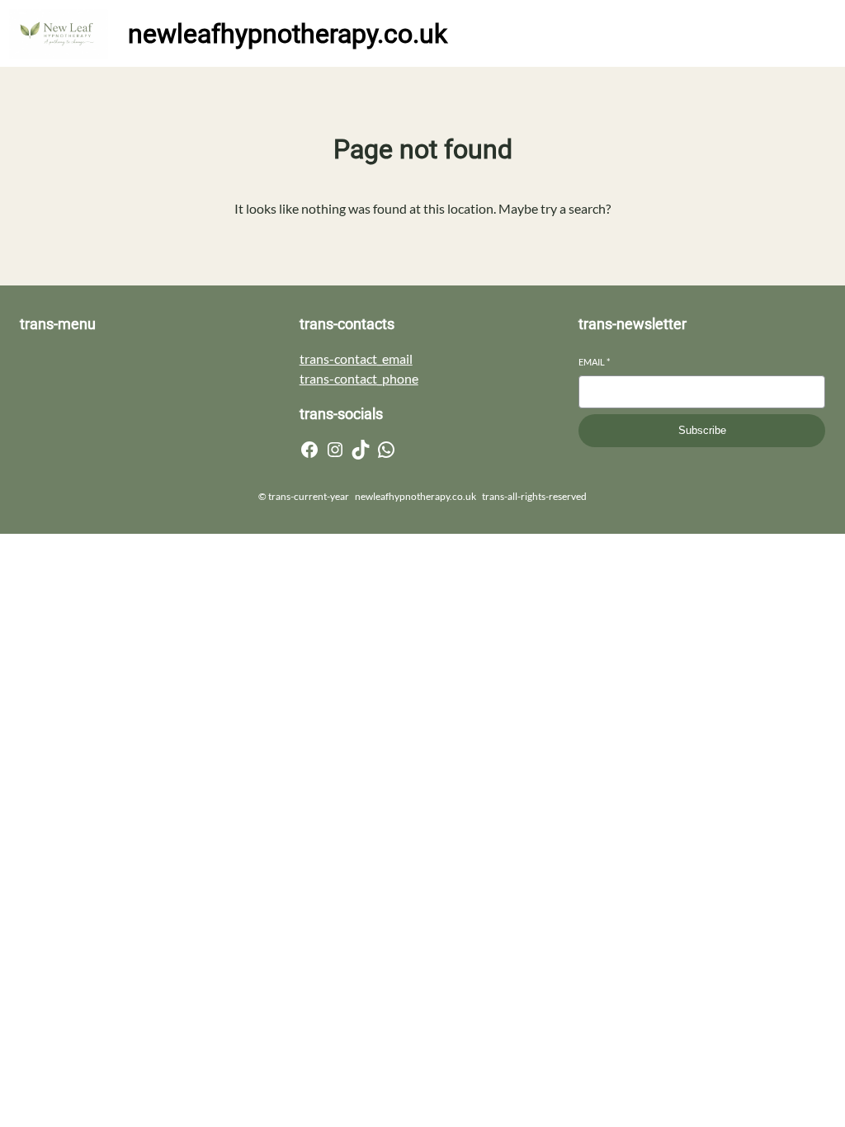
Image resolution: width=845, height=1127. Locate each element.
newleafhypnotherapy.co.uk (287, 34)
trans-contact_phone (359, 378)
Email (594, 361)
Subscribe (702, 430)
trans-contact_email (356, 358)
